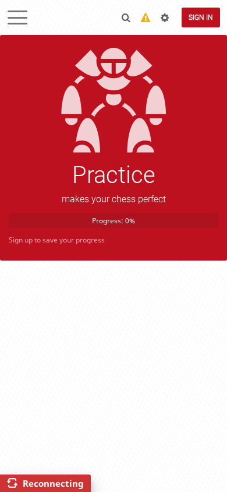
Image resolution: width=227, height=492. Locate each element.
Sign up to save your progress (57, 240)
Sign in (201, 17)
